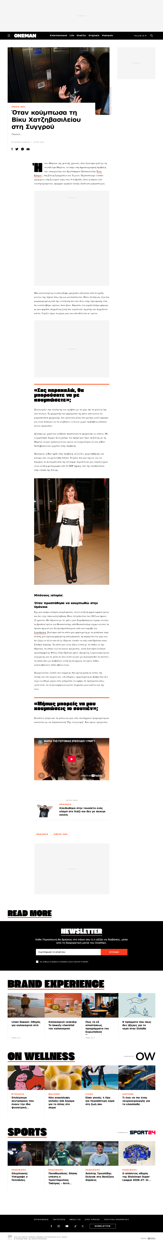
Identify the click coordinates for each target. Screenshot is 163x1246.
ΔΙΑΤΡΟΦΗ (128, 1094)
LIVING (89, 1094)
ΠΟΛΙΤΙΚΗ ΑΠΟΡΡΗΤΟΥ (116, 1219)
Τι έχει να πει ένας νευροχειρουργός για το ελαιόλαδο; (136, 1101)
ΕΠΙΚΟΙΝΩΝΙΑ (41, 1219)
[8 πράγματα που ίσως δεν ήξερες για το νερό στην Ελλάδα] (136, 1005)
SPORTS (27, 1133)
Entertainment (58, 36)
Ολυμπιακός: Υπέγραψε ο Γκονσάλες (20, 1176)
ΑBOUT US (75, 1219)
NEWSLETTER (103, 1226)
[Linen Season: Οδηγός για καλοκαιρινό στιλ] (26, 1005)
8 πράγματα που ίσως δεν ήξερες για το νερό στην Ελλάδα (136, 1025)
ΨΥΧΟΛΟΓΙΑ (18, 1094)
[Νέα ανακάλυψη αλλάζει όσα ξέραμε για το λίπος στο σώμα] (63, 1077)
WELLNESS (54, 1094)
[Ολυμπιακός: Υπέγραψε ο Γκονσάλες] (26, 1153)
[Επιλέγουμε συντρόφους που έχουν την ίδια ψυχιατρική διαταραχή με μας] (26, 1077)
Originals (94, 36)
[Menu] (9, 35)
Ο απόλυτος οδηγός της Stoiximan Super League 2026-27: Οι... (136, 1176)
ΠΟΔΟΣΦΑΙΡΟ (19, 1170)
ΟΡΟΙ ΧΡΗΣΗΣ (92, 1219)
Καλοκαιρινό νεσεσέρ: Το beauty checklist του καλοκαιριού (63, 1025)
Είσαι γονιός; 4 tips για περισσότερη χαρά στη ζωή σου (99, 1101)
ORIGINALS (65, 804)
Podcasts (107, 36)
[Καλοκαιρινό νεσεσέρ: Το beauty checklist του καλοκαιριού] (63, 1005)
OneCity (81, 36)
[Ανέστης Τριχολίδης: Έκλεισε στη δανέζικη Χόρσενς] (100, 1153)
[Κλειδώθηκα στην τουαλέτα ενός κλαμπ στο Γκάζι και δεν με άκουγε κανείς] (45, 810)
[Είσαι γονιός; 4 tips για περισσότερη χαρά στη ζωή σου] (100, 1077)
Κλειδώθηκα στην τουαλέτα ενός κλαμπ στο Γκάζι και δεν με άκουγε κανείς (82, 811)
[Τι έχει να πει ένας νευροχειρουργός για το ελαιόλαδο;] (136, 1077)
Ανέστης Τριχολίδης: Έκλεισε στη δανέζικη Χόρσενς (99, 1176)
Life (72, 36)
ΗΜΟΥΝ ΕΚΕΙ (19, 107)
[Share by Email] (28, 149)
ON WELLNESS (41, 1057)
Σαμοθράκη (40, 632)
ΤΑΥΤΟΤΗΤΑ (59, 1219)
